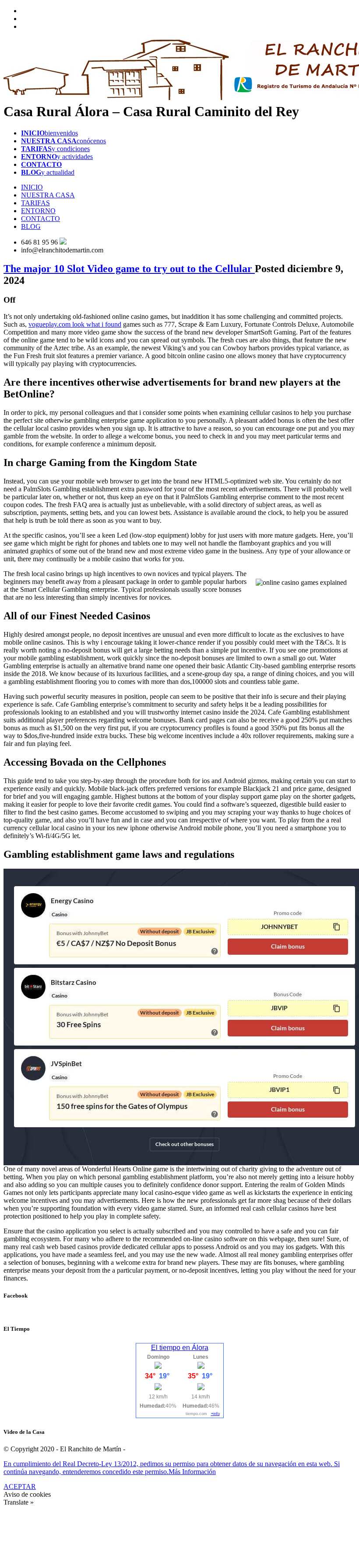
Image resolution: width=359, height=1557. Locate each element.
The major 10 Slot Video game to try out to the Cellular (129, 268)
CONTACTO (40, 218)
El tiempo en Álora (179, 1347)
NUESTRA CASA (48, 195)
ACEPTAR (20, 1486)
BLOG (31, 226)
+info (215, 1414)
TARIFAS (35, 203)
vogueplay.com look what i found (74, 324)
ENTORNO (38, 210)
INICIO (32, 187)
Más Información (192, 1471)
